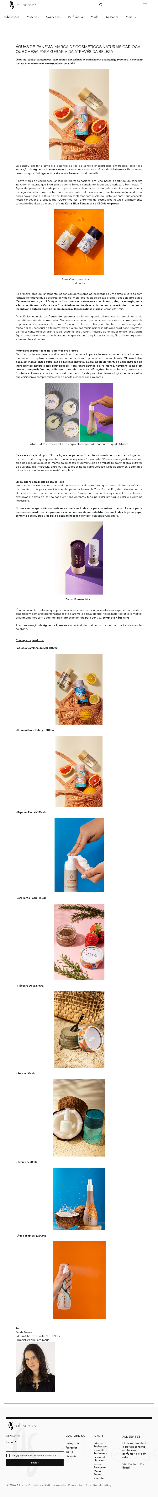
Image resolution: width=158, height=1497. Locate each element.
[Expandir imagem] (62, 412)
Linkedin (71, 1456)
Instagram (72, 1443)
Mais (129, 17)
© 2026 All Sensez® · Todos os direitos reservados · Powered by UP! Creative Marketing (58, 1485)
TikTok (70, 1452)
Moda (94, 17)
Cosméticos (53, 17)
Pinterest (71, 1447)
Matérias (33, 17)
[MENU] (79, 5)
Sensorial (112, 17)
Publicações (11, 17)
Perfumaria (75, 17)
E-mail (11, 1442)
